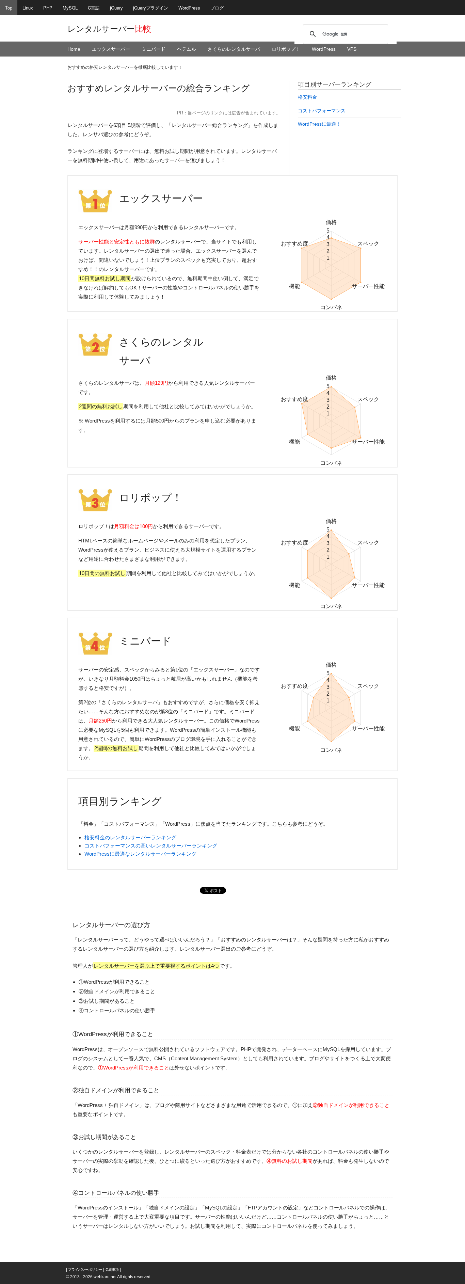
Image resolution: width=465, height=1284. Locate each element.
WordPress (189, 7)
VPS (351, 49)
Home (73, 49)
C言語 (94, 7)
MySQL (70, 7)
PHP (47, 7)
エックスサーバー (111, 49)
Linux (27, 7)
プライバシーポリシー (85, 1269)
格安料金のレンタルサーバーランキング (130, 837)
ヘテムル (186, 49)
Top (8, 7)
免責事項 (112, 1269)
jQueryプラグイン (150, 7)
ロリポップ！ (286, 49)
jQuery (116, 7)
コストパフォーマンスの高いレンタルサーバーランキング (150, 846)
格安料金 (307, 97)
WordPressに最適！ (319, 124)
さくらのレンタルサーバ (234, 49)
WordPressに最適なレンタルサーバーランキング (140, 854)
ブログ (217, 7)
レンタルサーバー (109, 28)
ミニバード (153, 49)
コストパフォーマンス (322, 110)
